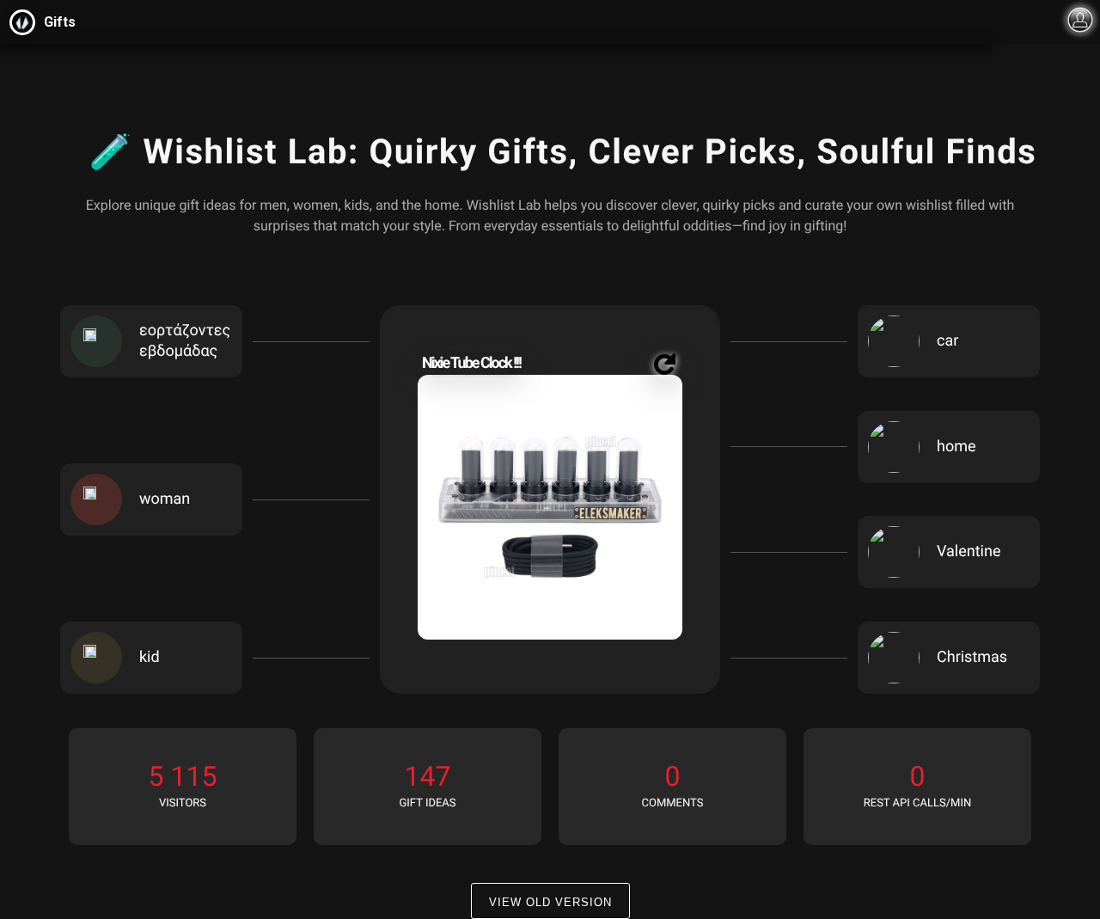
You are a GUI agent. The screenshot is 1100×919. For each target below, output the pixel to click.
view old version (550, 902)
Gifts (60, 22)
